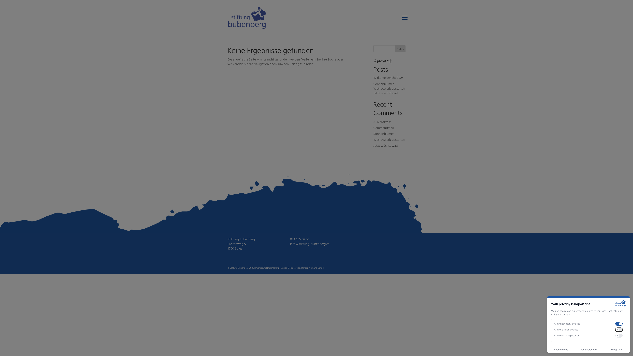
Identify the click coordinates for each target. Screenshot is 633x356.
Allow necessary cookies (567, 323)
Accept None (561, 349)
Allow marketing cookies (566, 335)
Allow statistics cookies (566, 329)
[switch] (619, 324)
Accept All (616, 349)
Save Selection (588, 349)
